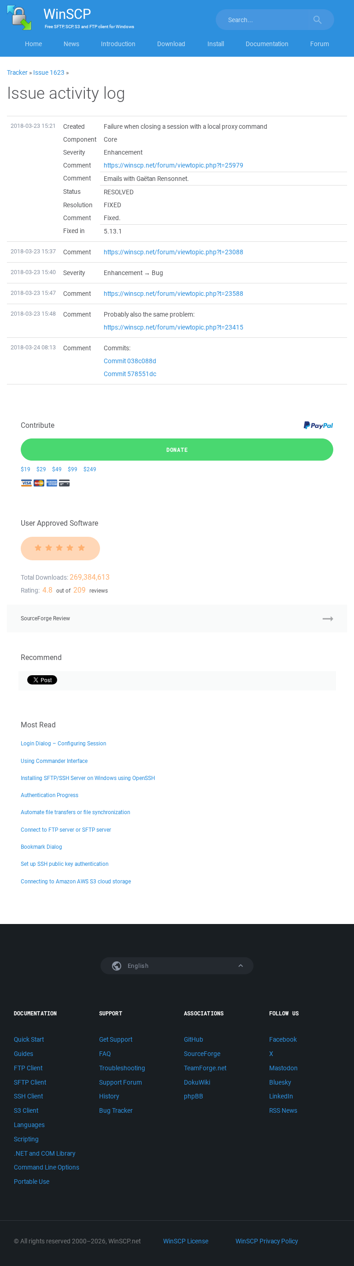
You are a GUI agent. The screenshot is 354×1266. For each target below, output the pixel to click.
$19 (25, 469)
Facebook (283, 1039)
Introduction (118, 44)
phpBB (193, 1096)
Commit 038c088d (130, 361)
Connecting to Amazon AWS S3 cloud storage (76, 881)
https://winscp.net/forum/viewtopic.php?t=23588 (173, 293)
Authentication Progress (49, 795)
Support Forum (120, 1082)
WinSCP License (185, 1241)
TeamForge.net (205, 1068)
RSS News (283, 1110)
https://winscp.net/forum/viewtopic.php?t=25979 (173, 165)
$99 (72, 469)
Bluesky (280, 1082)
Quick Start (29, 1039)
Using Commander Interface (54, 760)
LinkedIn (281, 1096)
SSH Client (28, 1096)
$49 (57, 469)
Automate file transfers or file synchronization (75, 812)
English (137, 966)
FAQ (105, 1054)
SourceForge (202, 1054)
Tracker (17, 72)
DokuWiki (197, 1082)
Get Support (115, 1039)
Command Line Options (46, 1167)
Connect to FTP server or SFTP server (66, 829)
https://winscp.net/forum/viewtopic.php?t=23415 (173, 327)
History (109, 1096)
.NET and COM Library (44, 1153)
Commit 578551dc (130, 374)
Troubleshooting (122, 1068)
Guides (23, 1054)
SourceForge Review (45, 618)
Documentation (267, 44)
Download (171, 44)
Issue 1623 (49, 72)
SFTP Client (30, 1082)
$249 (89, 469)
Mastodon (283, 1068)
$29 (41, 469)
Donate (177, 449)
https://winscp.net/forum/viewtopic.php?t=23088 (173, 252)
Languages (29, 1125)
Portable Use (31, 1181)
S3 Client (26, 1110)
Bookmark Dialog (41, 846)
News (71, 44)
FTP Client (28, 1068)
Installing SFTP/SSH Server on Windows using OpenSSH (88, 777)
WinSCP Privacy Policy (267, 1241)
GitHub (193, 1039)
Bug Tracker (116, 1110)
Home (33, 44)
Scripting (26, 1139)
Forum (319, 44)
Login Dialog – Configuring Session (63, 743)
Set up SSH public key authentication (64, 863)
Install (215, 44)
